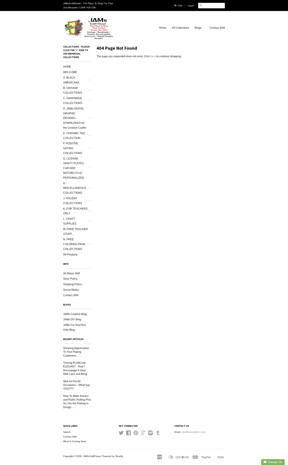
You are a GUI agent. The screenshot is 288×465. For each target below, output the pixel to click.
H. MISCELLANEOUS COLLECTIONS (74, 188)
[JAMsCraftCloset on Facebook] (128, 434)
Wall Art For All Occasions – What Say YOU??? (76, 385)
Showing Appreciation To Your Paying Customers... (76, 352)
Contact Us (274, 462)
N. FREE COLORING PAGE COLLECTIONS (74, 244)
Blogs (198, 27)
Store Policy (70, 278)
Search (67, 432)
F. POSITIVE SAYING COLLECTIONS (72, 148)
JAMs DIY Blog (72, 319)
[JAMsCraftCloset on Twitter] (121, 434)
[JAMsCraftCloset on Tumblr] (158, 434)
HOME (67, 66)
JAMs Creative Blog (75, 314)
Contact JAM (217, 27)
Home (162, 27)
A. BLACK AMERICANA (71, 80)
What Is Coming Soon (74, 441)
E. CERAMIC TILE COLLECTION (74, 135)
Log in (191, 5)
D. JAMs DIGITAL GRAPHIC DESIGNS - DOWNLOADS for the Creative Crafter (74, 118)
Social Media (71, 289)
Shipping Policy (72, 284)
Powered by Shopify (112, 456)
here (153, 56)
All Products (70, 254)
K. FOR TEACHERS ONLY (75, 211)
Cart (179, 5)
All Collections (180, 27)
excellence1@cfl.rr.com (194, 432)
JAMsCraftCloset (92, 456)
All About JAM (71, 273)
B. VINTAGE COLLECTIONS (72, 90)
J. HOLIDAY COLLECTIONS (72, 201)
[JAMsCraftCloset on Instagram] (150, 434)
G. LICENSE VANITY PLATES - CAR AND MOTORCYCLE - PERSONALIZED (74, 168)
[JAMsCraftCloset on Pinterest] (135, 434)
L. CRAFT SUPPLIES (69, 221)
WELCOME (70, 72)
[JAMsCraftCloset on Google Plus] (143, 434)
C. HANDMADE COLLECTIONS (72, 100)
